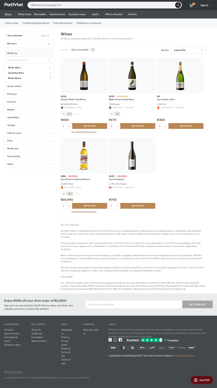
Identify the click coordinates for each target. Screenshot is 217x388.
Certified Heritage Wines (36, 23)
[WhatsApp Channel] (115, 339)
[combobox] (102, 5)
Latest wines (11, 23)
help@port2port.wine (184, 355)
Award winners (11, 333)
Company (89, 324)
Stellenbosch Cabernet (88, 23)
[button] (202, 50)
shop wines (11, 324)
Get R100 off (197, 304)
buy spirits (38, 324)
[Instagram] (110, 339)
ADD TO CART (89, 126)
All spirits (36, 329)
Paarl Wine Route (62, 23)
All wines (8, 329)
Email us (65, 337)
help (64, 324)
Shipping (65, 348)
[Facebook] (120, 339)
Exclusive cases (12, 344)
